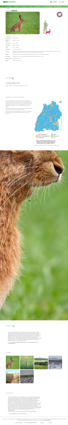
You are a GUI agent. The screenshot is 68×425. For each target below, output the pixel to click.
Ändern (42, 422)
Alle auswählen (19, 422)
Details (50, 422)
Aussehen (30, 6)
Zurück (8, 8)
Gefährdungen (37, 6)
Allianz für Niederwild (22, 338)
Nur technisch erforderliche (31, 422)
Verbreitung (16, 6)
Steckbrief (9, 6)
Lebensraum (23, 6)
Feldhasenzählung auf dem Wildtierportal (18, 413)
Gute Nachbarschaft (47, 6)
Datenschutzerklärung (46, 420)
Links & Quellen (57, 6)
